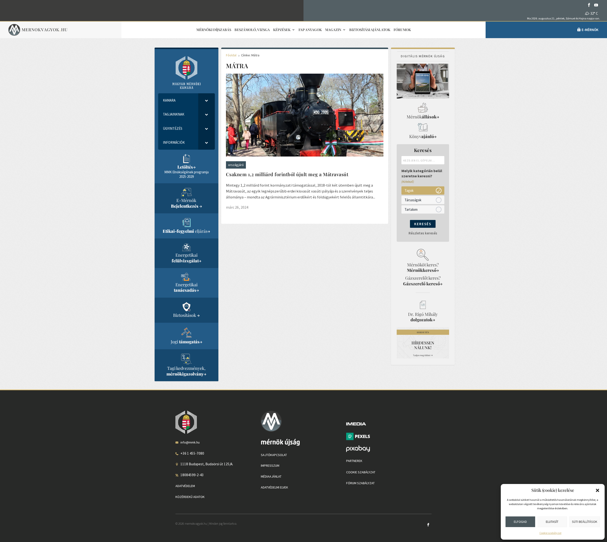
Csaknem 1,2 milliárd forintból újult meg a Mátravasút (287, 174)
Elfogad (520, 522)
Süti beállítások (584, 522)
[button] (597, 490)
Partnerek (354, 461)
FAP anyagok (310, 30)
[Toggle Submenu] (206, 100)
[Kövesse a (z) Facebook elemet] (589, 5)
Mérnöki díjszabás (213, 30)
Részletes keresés (423, 233)
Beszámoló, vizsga (252, 30)
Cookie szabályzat (550, 533)
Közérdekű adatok (190, 497)
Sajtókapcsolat (274, 455)
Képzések (281, 30)
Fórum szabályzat (360, 483)
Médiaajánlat (271, 476)
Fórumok (402, 30)
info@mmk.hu (190, 442)
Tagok (409, 190)
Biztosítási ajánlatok (369, 30)
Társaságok (413, 199)
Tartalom (411, 209)
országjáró (236, 165)
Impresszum (270, 465)
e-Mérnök (590, 29)
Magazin (333, 30)
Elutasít (552, 522)
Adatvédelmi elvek (274, 487)
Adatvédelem (185, 486)
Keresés (422, 224)
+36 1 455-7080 (192, 453)
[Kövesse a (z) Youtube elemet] (596, 5)
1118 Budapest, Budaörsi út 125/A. (206, 464)
